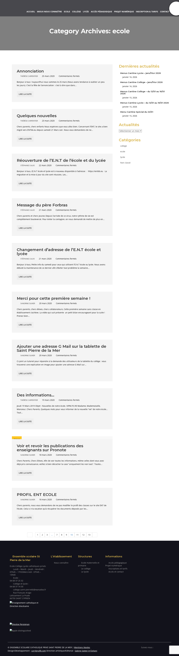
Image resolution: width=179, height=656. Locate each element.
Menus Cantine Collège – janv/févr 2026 (141, 82)
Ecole (67, 11)
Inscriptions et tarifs (118, 568)
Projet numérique (124, 11)
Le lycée (85, 571)
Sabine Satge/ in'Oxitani (86, 650)
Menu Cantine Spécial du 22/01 (136, 112)
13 (89, 534)
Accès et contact (116, 571)
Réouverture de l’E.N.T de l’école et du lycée (61, 160)
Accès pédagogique (101, 11)
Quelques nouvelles (36, 115)
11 (77, 534)
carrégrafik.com (38, 650)
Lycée (86, 11)
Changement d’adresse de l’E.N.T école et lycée (59, 251)
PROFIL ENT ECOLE (37, 494)
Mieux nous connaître (49, 11)
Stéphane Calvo (27, 165)
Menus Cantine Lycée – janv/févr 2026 (140, 73)
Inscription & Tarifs (147, 11)
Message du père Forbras (42, 205)
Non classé (125, 162)
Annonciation (30, 71)
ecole (122, 151)
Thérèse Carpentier (29, 76)
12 (83, 534)
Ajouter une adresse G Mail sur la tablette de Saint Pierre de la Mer (61, 348)
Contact (164, 11)
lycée (122, 157)
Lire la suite (25, 94)
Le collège (85, 568)
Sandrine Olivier (27, 303)
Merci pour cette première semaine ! (53, 298)
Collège (76, 11)
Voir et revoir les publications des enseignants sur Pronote (50, 447)
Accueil (31, 11)
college (123, 146)
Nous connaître (61, 562)
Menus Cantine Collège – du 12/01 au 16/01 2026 (142, 92)
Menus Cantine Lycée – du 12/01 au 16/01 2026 (144, 103)
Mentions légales (82, 647)
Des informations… (35, 395)
